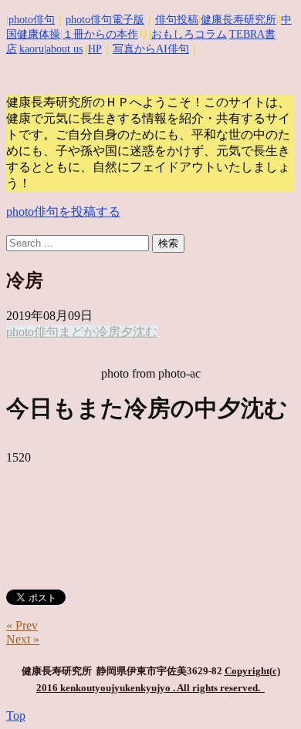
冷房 (108, 331)
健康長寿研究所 (238, 19)
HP (95, 49)
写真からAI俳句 (151, 49)
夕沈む (138, 331)
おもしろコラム (189, 34)
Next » (22, 639)
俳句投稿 (176, 19)
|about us (63, 49)
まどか (77, 331)
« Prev (22, 625)
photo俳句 (31, 19)
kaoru (31, 49)
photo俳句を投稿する (63, 211)
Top (15, 715)
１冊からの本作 (100, 34)
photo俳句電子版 (105, 19)
